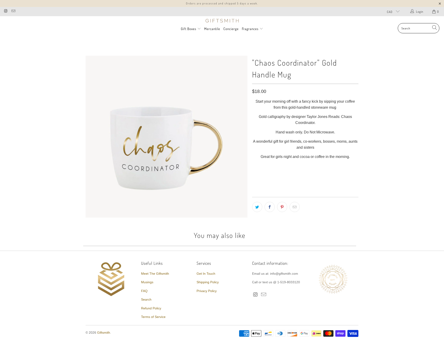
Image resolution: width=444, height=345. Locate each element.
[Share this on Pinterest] (282, 207)
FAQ (144, 291)
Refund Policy (151, 308)
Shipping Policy (208, 282)
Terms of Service (153, 317)
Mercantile (212, 29)
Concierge (231, 29)
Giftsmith (103, 332)
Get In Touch (206, 273)
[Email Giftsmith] (13, 11)
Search (146, 299)
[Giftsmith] (222, 20)
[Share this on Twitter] (257, 207)
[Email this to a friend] (295, 207)
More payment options (331, 182)
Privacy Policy (207, 291)
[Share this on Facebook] (270, 207)
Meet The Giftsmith (155, 273)
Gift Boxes (188, 29)
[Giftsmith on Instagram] (5, 11)
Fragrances (250, 29)
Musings (147, 282)
